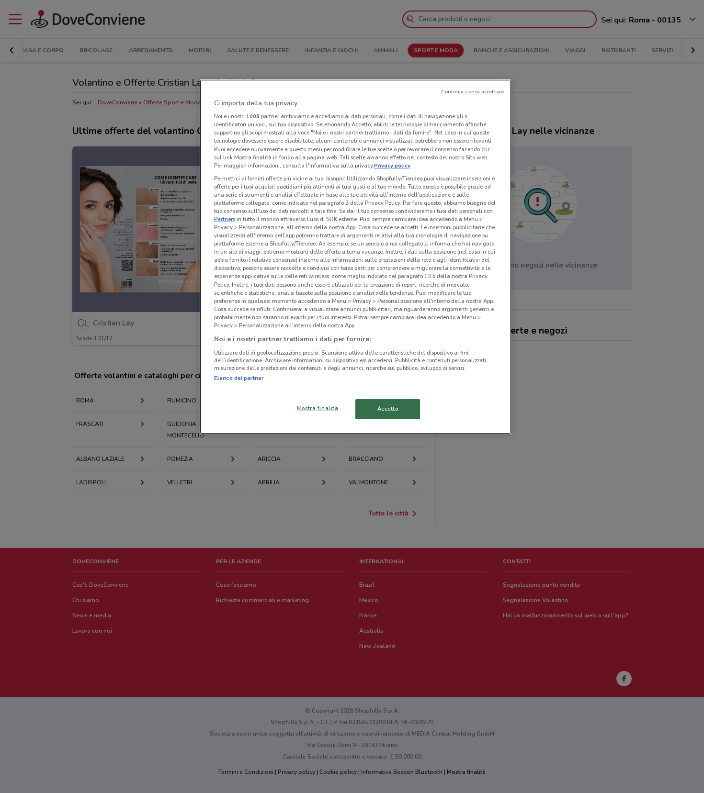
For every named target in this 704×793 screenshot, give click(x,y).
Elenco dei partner (238, 378)
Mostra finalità (318, 408)
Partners (224, 219)
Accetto (387, 409)
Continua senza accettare (472, 91)
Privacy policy (392, 165)
